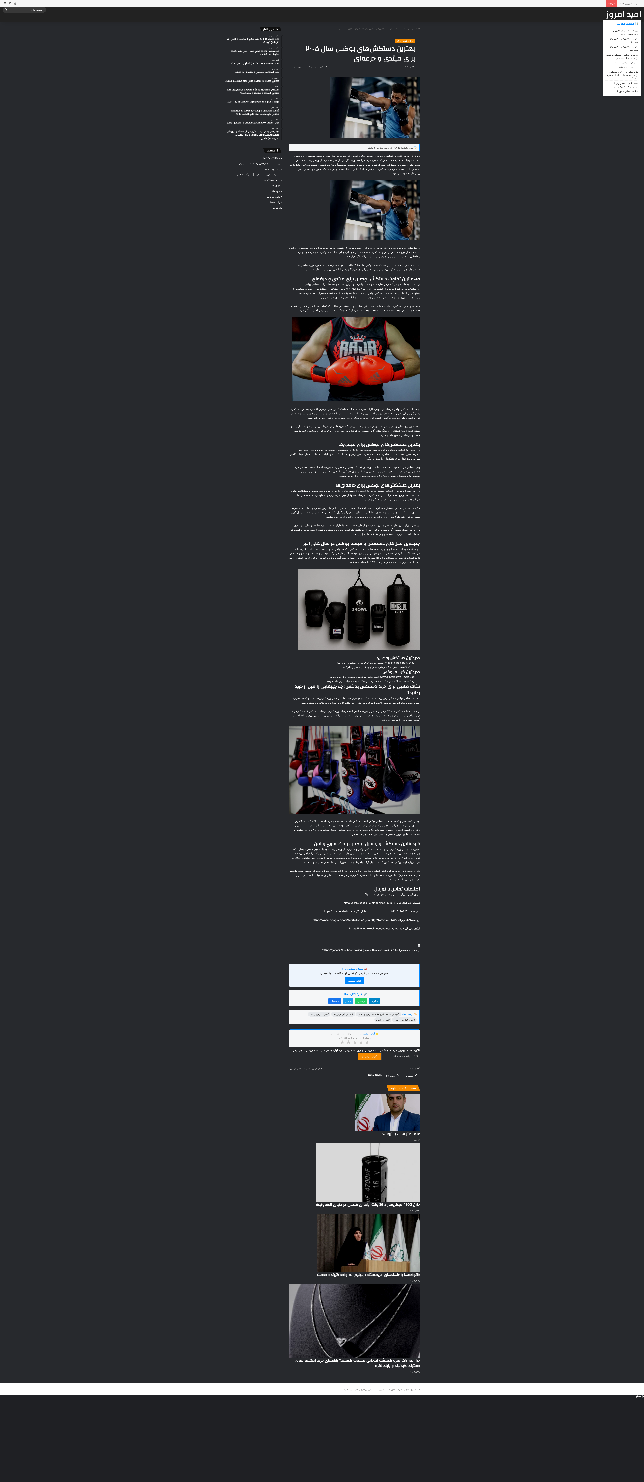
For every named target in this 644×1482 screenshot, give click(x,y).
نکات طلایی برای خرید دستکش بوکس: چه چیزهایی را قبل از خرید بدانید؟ (622, 75)
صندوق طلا (277, 185)
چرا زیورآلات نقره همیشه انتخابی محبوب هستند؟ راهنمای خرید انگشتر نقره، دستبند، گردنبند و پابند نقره (357, 1363)
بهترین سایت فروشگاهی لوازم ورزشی (384, 1050)
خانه (416, 28)
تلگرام (374, 1001)
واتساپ (361, 1001)
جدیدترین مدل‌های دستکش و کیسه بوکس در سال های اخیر (622, 56)
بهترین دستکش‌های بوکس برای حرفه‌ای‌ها (623, 48)
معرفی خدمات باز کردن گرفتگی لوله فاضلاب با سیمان (354, 973)
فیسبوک (335, 1001)
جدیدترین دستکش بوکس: (625, 62)
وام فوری (277, 207)
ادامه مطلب (354, 980)
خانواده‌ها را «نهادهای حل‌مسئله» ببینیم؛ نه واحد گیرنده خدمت (368, 1274)
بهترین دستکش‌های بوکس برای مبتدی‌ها (623, 40)
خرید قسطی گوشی (272, 180)
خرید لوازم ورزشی (315, 1050)
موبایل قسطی (275, 202)
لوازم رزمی (298, 1050)
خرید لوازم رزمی (334, 1050)
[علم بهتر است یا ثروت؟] (387, 1112)
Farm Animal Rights (272, 158)
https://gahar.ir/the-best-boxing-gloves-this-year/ (352, 950)
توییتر (348, 1001)
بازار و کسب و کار (403, 28)
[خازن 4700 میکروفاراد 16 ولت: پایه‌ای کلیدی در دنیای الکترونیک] (368, 1172)
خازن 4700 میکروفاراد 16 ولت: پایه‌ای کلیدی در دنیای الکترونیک (368, 1204)
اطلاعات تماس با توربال (627, 91)
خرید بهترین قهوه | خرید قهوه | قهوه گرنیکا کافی (259, 174)
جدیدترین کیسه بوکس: (627, 67)
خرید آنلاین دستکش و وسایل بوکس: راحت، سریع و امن (625, 85)
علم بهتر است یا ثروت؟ (401, 1134)
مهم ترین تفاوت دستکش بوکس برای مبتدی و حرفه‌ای (623, 32)
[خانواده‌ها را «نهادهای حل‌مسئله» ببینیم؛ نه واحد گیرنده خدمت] (368, 1243)
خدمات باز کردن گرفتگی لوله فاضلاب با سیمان (260, 163)
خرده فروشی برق (273, 169)
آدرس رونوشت (369, 1056)
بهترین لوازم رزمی (354, 1050)
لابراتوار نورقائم (274, 196)
